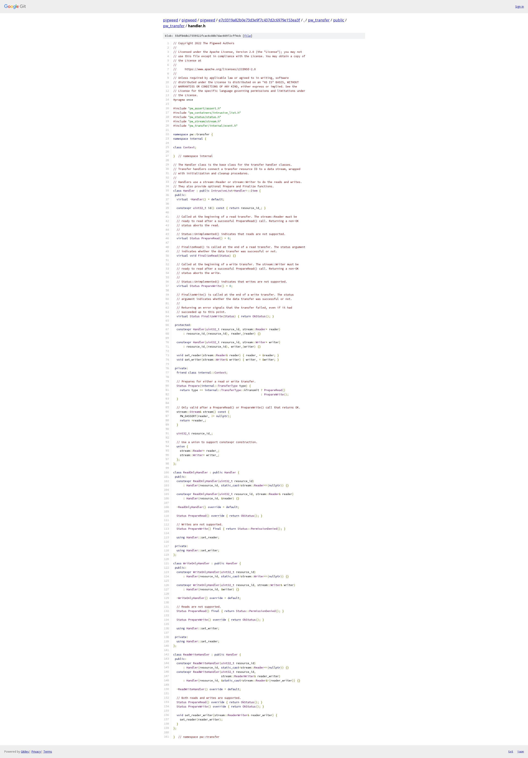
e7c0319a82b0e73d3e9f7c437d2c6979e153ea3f (259, 20)
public (338, 20)
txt (510, 751)
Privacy (36, 751)
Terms (47, 751)
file (247, 36)
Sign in (519, 6)
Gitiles (25, 751)
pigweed (170, 20)
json (520, 751)
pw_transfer (319, 20)
